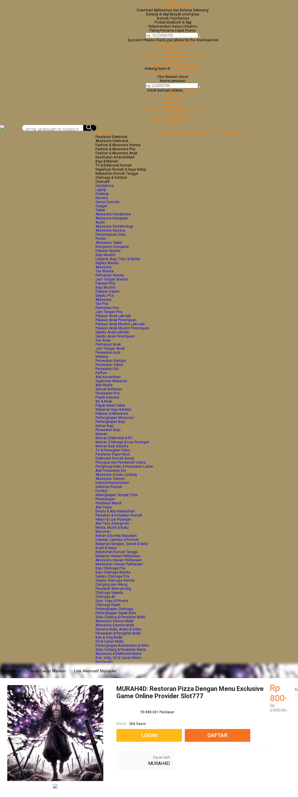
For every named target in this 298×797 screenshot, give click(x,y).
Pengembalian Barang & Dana (173, 64)
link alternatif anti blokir (172, 73)
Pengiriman (173, 60)
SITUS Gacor (173, 48)
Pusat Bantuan (173, 52)
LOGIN (173, 94)
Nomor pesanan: (173, 81)
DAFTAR (173, 99)
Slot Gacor (137, 724)
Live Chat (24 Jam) (186, 69)
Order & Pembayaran (156, 56)
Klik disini (191, 90)
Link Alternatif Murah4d (172, 6)
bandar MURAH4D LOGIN (173, 44)
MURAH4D (159, 763)
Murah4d (173, 2)
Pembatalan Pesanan (190, 56)
